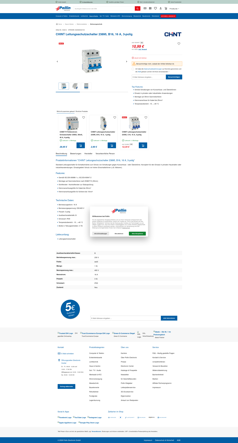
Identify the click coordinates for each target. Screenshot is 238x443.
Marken (155, 379)
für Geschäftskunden (128, 379)
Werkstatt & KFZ (95, 374)
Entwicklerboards (95, 357)
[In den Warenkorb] (81, 145)
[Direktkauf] (150, 8)
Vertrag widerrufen (66, 386)
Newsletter (125, 374)
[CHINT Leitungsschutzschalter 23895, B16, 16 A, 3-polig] (92, 61)
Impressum (156, 387)
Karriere (124, 353)
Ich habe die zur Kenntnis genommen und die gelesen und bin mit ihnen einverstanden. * (158, 70)
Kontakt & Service (159, 357)
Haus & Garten (94, 366)
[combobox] (104, 8)
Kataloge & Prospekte (129, 370)
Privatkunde (174, 9)
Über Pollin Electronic (129, 357)
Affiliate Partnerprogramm (162, 383)
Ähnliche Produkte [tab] (81, 111)
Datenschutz (102, 322)
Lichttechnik (93, 361)
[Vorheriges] (57, 61)
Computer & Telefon (96, 353)
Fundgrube (93, 396)
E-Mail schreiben (67, 353)
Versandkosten (96, 431)
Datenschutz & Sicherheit (164, 440)
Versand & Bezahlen (160, 366)
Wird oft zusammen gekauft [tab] (66, 111)
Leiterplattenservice (128, 387)
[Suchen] (137, 8)
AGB (139, 72)
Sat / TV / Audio (95, 370)
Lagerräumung (94, 400)
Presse (123, 361)
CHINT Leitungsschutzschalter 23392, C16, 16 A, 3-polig (134, 133)
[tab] (61, 154)
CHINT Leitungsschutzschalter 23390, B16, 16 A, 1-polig (103, 133)
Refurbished (93, 391)
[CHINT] (173, 34)
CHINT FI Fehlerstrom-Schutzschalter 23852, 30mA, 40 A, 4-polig (71, 135)
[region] (92, 66)
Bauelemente (94, 387)
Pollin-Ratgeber (126, 383)
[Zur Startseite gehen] (63, 8)
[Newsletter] (145, 8)
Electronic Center (127, 366)
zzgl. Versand (142, 49)
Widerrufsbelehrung (159, 370)
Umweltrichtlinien (158, 361)
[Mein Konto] (160, 8)
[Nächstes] (126, 61)
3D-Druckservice (127, 391)
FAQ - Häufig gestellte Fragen (163, 353)
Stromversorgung (95, 379)
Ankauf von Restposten (129, 400)
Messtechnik (94, 383)
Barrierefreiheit (157, 374)
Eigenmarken (126, 396)
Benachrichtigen (174, 77)
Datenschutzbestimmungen (153, 69)
